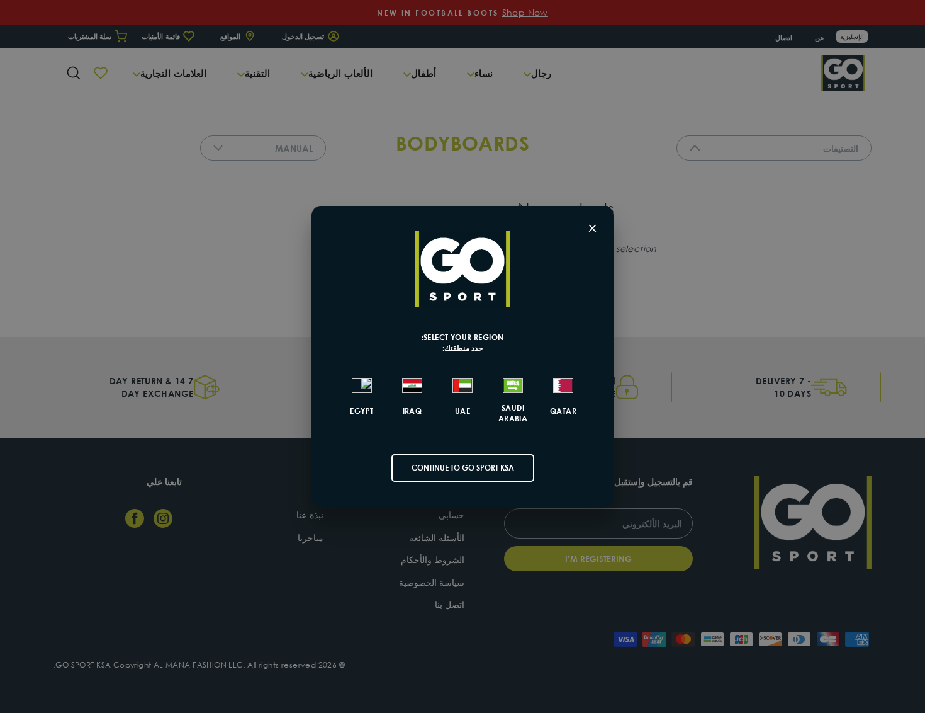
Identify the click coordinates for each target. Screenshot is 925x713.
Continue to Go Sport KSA (463, 467)
